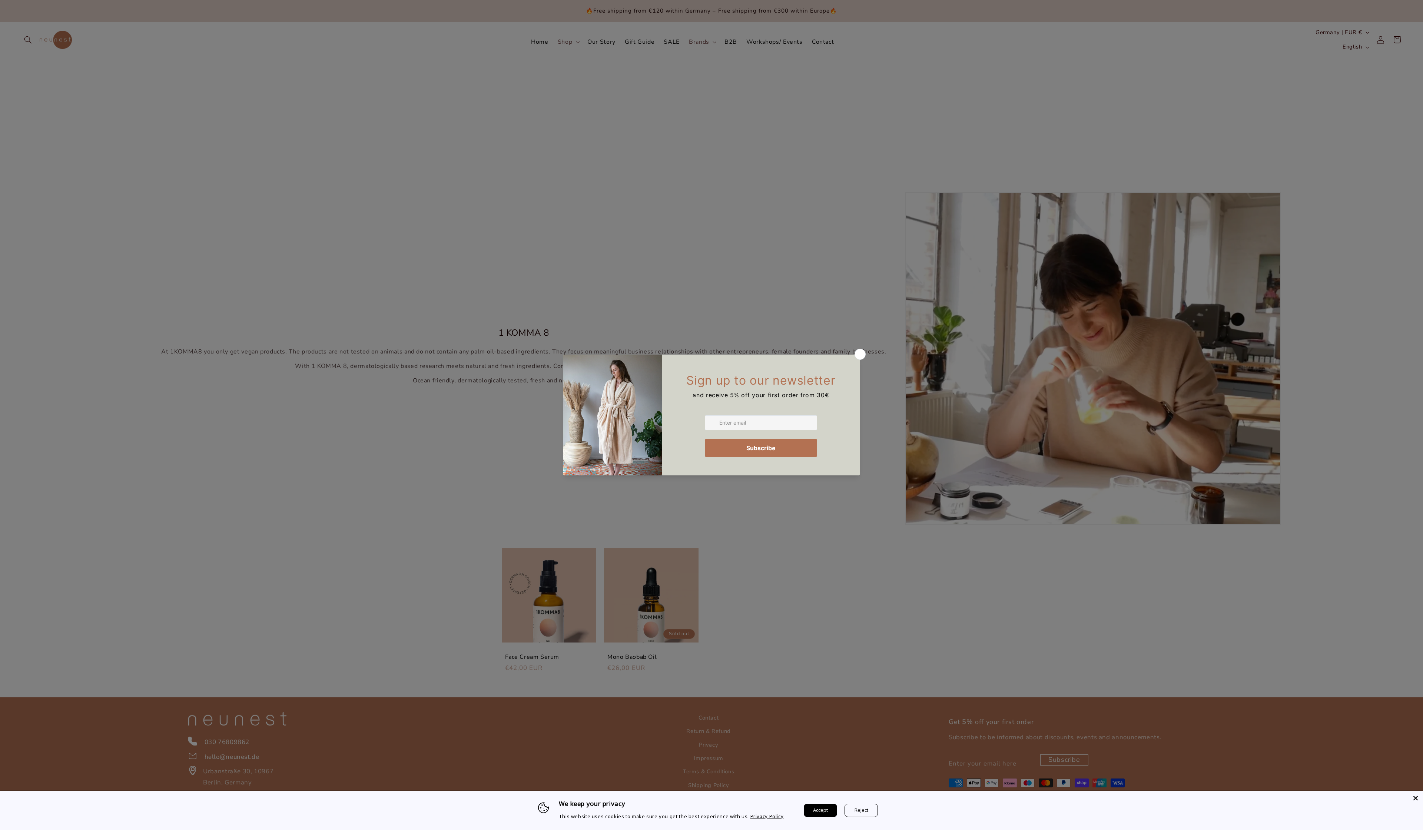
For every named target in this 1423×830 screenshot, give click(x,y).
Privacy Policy (767, 816)
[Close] (1415, 798)
